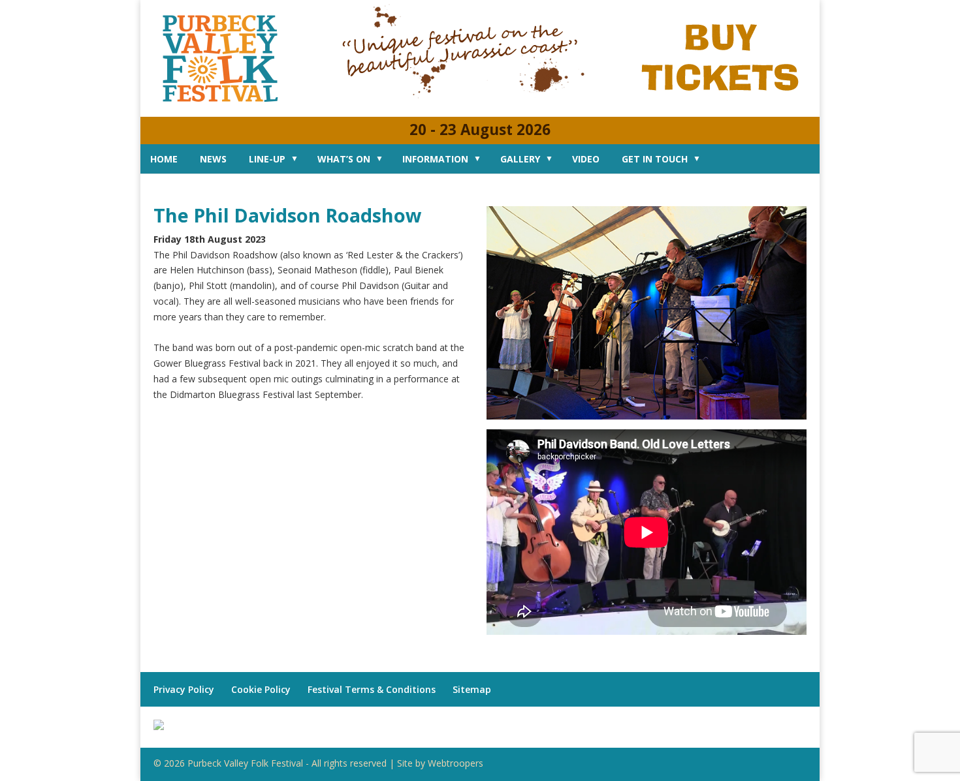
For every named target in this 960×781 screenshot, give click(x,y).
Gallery (520, 159)
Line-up (267, 159)
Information (435, 159)
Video (586, 159)
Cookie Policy (261, 689)
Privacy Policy (183, 689)
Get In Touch (655, 159)
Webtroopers (455, 763)
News (213, 159)
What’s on (343, 159)
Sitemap (472, 689)
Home (164, 159)
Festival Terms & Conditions (372, 689)
